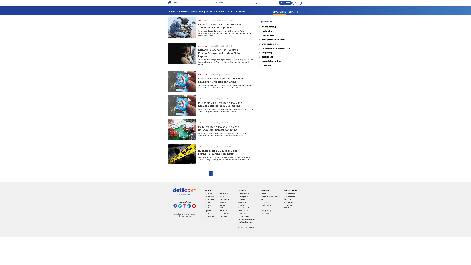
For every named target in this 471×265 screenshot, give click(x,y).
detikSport (208, 208)
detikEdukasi (209, 197)
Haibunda (287, 199)
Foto (299, 12)
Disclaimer (265, 213)
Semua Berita (279, 12)
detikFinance (209, 199)
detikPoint (242, 205)
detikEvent (242, 202)
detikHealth (224, 199)
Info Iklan (264, 208)
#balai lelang (266, 57)
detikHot (208, 205)
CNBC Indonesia (290, 197)
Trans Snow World (245, 208)
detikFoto (223, 211)
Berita (291, 12)
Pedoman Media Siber (269, 197)
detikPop (223, 216)
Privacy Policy (266, 211)
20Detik (223, 208)
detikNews (208, 194)
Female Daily (288, 205)
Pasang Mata (243, 197)
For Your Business (245, 222)
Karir (263, 199)
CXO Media (288, 208)
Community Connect (246, 228)
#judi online (266, 31)
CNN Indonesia (289, 194)
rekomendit (242, 225)
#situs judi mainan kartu (272, 39)
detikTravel (224, 194)
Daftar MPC (285, 3)
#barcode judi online (270, 61)
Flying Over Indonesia (246, 219)
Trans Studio (243, 211)
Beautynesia (288, 202)
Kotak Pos (265, 202)
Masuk (297, 3)
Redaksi (264, 194)
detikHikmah (224, 213)
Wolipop (223, 202)
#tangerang (266, 52)
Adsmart (241, 199)
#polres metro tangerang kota (275, 48)
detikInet (208, 202)
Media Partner (266, 205)
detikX (222, 205)
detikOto (208, 213)
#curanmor (265, 65)
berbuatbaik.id (243, 194)
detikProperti (209, 216)
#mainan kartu (267, 35)
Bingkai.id (242, 213)
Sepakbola (208, 211)
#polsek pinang (268, 27)
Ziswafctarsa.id (243, 216)
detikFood (224, 197)
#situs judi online (269, 44)
